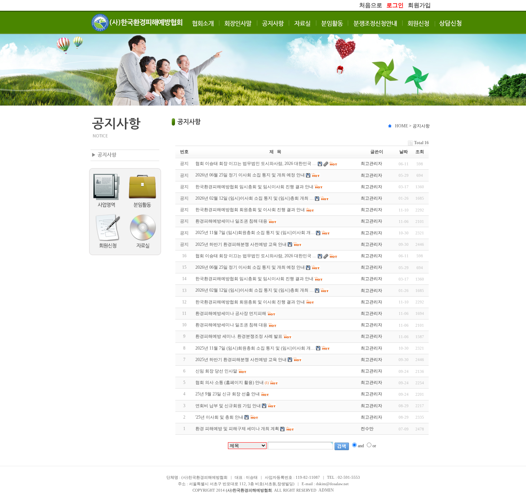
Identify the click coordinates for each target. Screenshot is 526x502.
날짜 (403, 151)
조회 (419, 151)
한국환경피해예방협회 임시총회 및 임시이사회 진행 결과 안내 (254, 278)
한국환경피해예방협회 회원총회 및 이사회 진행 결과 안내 (250, 301)
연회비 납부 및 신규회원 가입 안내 (228, 405)
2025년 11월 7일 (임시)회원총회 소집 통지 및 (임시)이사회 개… (255, 348)
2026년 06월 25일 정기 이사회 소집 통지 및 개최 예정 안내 (250, 267)
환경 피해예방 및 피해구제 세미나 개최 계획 (237, 428)
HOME (401, 125)
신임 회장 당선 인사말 (216, 371)
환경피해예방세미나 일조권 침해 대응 (231, 324)
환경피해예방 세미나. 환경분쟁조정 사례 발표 (238, 336)
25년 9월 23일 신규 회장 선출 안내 (227, 393)
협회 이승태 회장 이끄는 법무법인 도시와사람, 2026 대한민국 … (256, 255)
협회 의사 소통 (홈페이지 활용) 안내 (229, 382)
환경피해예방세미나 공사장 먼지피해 (230, 313)
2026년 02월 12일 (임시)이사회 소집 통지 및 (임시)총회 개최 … (254, 290)
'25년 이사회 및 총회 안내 (219, 417)
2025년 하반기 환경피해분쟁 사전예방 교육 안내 (241, 359)
